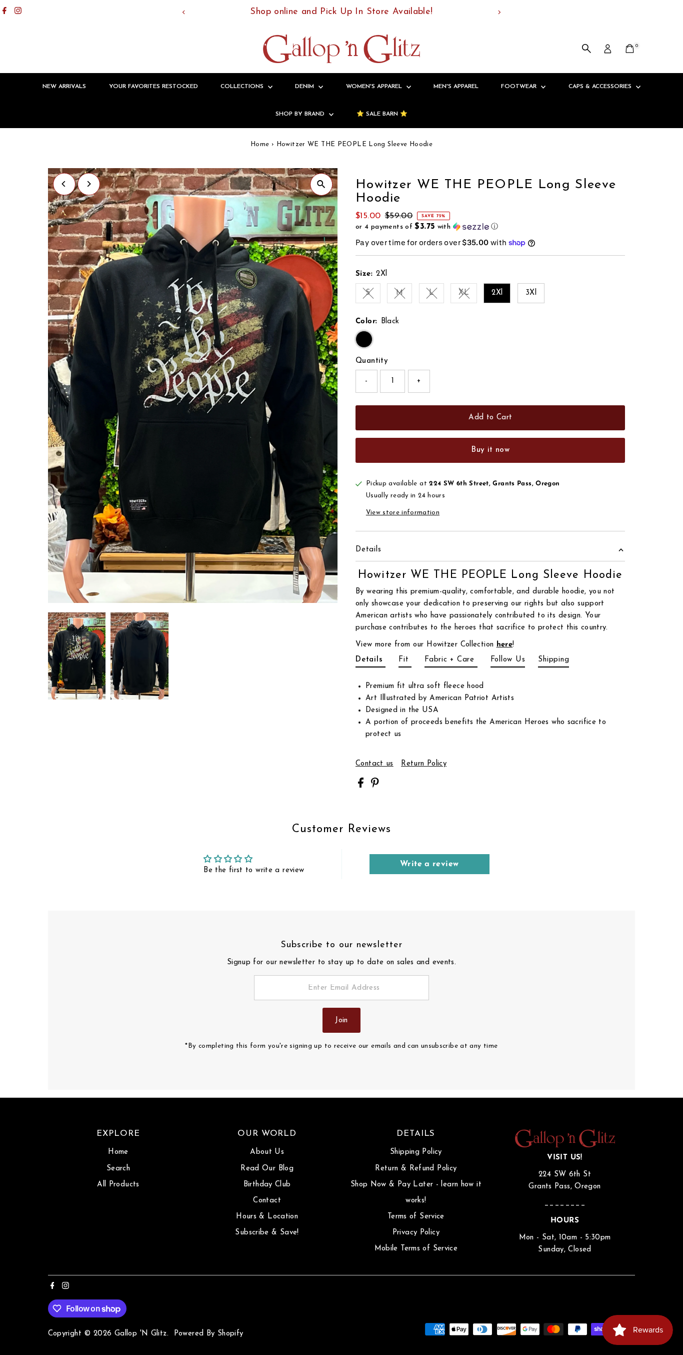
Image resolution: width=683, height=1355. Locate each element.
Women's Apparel (375, 87)
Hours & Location (267, 1216)
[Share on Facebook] (362, 786)
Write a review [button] (429, 864)
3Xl (531, 293)
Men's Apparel (456, 87)
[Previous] (184, 12)
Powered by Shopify (209, 1333)
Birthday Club (267, 1184)
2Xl (497, 293)
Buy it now (490, 450)
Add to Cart (490, 417)
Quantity (372, 361)
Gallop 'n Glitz (140, 1333)
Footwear (519, 87)
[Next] (499, 12)
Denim (305, 87)
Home (260, 144)
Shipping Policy (416, 1152)
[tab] (371, 661)
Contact (267, 1200)
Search (118, 1168)
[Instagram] (18, 12)
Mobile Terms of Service (416, 1248)
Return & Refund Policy (415, 1168)
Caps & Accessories (601, 87)
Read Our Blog (267, 1168)
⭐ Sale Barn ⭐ (382, 114)
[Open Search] (586, 48)
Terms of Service (416, 1216)
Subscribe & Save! (266, 1232)
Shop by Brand (301, 114)
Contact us (375, 764)
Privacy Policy (416, 1232)
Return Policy (423, 764)
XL (467, 294)
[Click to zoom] (321, 184)
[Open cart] (629, 48)
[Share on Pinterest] (375, 786)
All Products (118, 1184)
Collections (243, 87)
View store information (403, 512)
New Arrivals (64, 87)
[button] (490, 227)
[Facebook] (4, 12)
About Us (267, 1152)
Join (341, 1020)
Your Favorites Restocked (153, 87)
